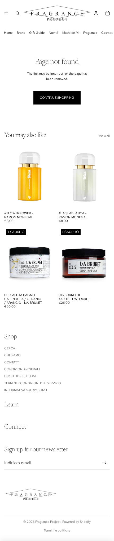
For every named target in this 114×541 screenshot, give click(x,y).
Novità (53, 33)
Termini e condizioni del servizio (32, 383)
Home (8, 33)
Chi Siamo (12, 355)
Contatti (12, 362)
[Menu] (6, 13)
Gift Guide (37, 33)
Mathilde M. (70, 33)
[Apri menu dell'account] (96, 13)
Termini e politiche (57, 530)
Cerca (9, 348)
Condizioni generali (22, 369)
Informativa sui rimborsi (25, 390)
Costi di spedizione (20, 376)
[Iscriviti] (104, 463)
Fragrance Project (48, 522)
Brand (21, 33)
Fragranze (90, 33)
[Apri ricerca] (17, 13)
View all (104, 136)
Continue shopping (57, 98)
